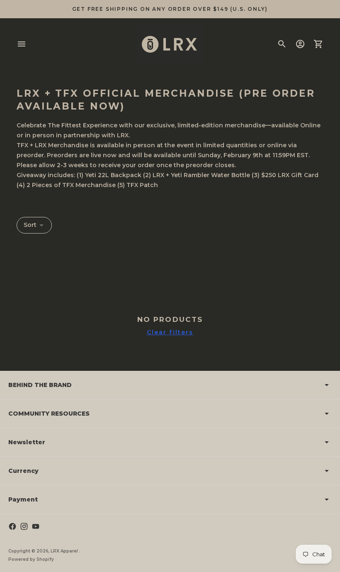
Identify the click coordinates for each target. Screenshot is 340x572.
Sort (30, 225)
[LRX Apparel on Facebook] (12, 526)
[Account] (300, 44)
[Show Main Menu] (21, 44)
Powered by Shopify (31, 559)
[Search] (282, 44)
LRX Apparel (65, 551)
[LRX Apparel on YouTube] (36, 526)
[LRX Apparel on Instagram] (24, 526)
